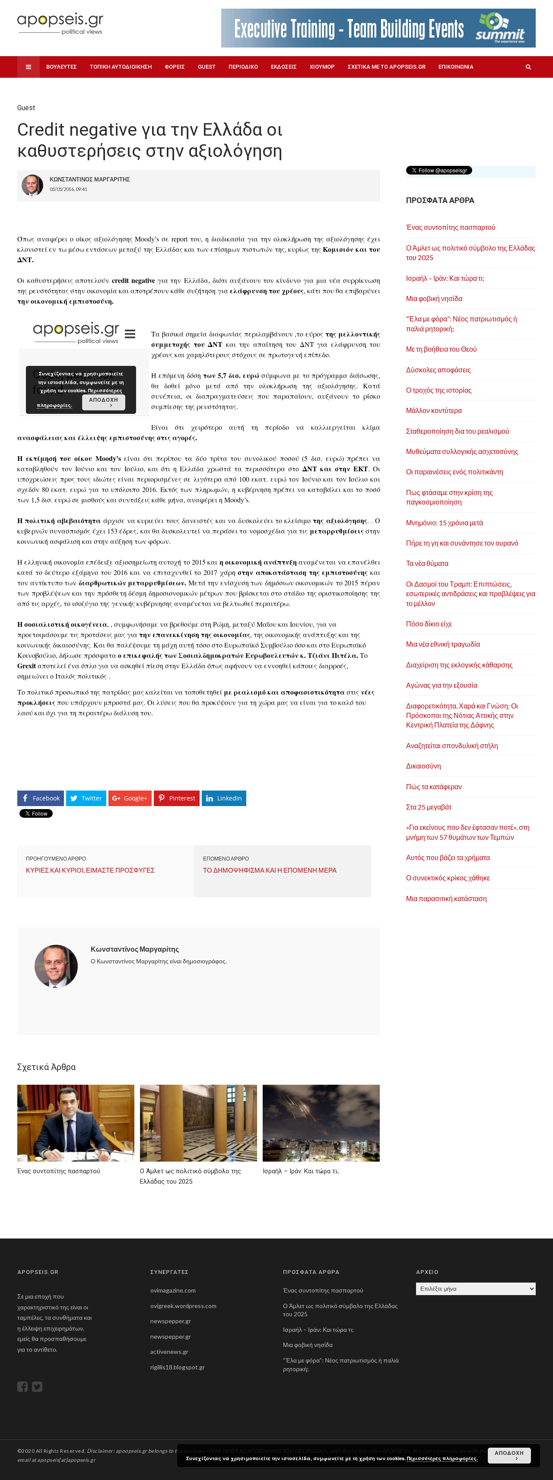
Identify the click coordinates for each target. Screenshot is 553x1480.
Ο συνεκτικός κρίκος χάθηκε (448, 877)
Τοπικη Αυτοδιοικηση (121, 67)
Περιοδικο (243, 67)
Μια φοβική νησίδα (434, 298)
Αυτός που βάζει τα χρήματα (448, 857)
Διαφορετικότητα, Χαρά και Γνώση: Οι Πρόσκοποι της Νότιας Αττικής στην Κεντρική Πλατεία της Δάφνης (462, 715)
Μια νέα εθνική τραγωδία (443, 644)
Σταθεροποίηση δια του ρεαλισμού (457, 431)
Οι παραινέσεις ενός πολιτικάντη (454, 471)
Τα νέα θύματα (427, 563)
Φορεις (175, 67)
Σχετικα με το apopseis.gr (387, 67)
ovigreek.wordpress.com (183, 1305)
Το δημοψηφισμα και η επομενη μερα (270, 870)
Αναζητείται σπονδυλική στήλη (452, 745)
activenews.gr (169, 1351)
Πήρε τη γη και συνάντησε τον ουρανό (462, 543)
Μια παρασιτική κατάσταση (446, 898)
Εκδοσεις (284, 67)
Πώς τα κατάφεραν (434, 786)
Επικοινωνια (456, 67)
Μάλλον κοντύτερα (434, 410)
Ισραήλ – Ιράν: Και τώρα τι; (445, 278)
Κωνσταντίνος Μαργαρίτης (135, 949)
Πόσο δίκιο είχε (429, 623)
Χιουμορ (322, 67)
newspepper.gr (170, 1320)
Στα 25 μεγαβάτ (428, 807)
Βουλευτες (61, 67)
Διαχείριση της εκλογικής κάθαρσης (459, 665)
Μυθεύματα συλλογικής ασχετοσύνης (462, 451)
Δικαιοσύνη (423, 766)
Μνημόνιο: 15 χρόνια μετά (444, 522)
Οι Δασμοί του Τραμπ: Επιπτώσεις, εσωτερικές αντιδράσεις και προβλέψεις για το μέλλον (470, 593)
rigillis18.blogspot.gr (177, 1367)
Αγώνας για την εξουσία (441, 685)
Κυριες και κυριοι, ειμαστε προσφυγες (90, 870)
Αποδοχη (509, 1453)
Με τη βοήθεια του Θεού (441, 349)
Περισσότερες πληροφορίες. (442, 1458)
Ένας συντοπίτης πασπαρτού (451, 227)
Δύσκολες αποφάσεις (438, 369)
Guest (207, 67)
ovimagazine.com (173, 1290)
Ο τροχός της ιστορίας (439, 390)
